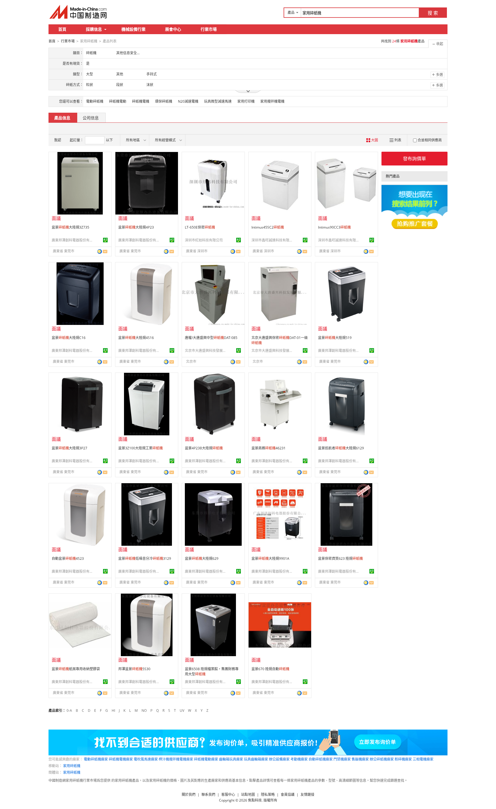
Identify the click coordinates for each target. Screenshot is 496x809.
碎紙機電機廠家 (121, 759)
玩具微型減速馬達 (218, 101)
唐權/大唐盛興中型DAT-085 (211, 337)
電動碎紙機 (94, 101)
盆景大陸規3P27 (69, 448)
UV (182, 710)
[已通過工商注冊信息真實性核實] (105, 240)
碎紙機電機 (140, 101)
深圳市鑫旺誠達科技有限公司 (272, 240)
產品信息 (62, 117)
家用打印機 (246, 101)
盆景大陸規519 (335, 337)
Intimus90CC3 (334, 227)
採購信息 (94, 29)
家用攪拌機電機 (272, 101)
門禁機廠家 (342, 759)
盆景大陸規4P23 (136, 227)
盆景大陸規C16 (69, 337)
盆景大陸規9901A (270, 558)
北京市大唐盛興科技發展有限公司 (206, 350)
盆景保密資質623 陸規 (340, 558)
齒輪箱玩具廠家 (231, 759)
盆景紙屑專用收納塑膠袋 (76, 668)
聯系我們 (208, 794)
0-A (69, 710)
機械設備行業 (133, 29)
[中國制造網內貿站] (79, 11)
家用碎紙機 (71, 765)
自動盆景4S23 (68, 558)
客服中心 (228, 794)
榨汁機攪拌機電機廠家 (176, 759)
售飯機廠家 (360, 759)
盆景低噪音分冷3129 (144, 558)
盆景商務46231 (268, 448)
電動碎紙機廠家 (96, 759)
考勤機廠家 (299, 759)
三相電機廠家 (423, 759)
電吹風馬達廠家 (146, 759)
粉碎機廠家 (403, 759)
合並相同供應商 (430, 140)
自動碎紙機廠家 (321, 759)
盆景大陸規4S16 (136, 337)
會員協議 (287, 794)
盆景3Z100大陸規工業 (140, 448)
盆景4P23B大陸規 (204, 448)
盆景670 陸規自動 (270, 668)
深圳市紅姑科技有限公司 (204, 240)
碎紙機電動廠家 (206, 759)
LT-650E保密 (200, 227)
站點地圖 (248, 794)
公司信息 (91, 117)
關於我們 (188, 794)
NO (144, 710)
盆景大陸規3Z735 (70, 227)
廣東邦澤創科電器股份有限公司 (73, 240)
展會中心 (173, 29)
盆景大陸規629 (201, 558)
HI (113, 710)
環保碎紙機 (163, 101)
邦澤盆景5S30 (134, 668)
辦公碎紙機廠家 (382, 759)
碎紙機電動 (117, 101)
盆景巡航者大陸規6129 (341, 448)
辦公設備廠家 (279, 759)
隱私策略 (268, 794)
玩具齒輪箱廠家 (256, 759)
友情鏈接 (307, 794)
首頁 (62, 29)
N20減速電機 (188, 101)
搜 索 (433, 13)
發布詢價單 (414, 158)
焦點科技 (255, 800)
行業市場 (209, 29)
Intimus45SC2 (267, 227)
